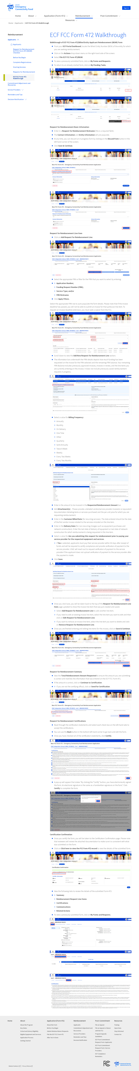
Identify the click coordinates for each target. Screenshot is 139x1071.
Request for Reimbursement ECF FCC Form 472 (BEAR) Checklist (23, 51)
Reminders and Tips (15, 94)
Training (116, 1025)
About (31, 15)
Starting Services (19, 67)
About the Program (26, 1025)
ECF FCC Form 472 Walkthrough (19, 77)
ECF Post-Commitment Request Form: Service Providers (102, 1048)
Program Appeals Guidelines (101, 1035)
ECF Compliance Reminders (100, 1055)
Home (18, 15)
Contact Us (117, 1034)
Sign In (126, 8)
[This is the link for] (20, 7)
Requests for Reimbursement (24, 72)
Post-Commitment (109, 15)
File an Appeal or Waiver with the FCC (103, 1029)
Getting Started (25, 1041)
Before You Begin (19, 57)
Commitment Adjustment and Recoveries (19, 84)
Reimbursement (82, 15)
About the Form (52, 1025)
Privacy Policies (26, 1066)
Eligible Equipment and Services (30, 1034)
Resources (70, 20)
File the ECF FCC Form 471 (55, 1034)
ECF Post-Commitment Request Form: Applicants (103, 1041)
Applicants (19, 23)
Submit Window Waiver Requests (57, 1031)
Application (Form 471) (54, 15)
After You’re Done (52, 1038)
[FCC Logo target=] (107, 1063)
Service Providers (14, 90)
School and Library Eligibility (29, 1031)
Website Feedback (14, 1066)
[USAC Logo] (122, 1064)
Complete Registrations (22, 62)
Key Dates (23, 1028)
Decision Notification (16, 99)
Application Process (26, 1038)
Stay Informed (119, 1031)
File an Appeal (99, 1025)
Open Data (117, 1028)
